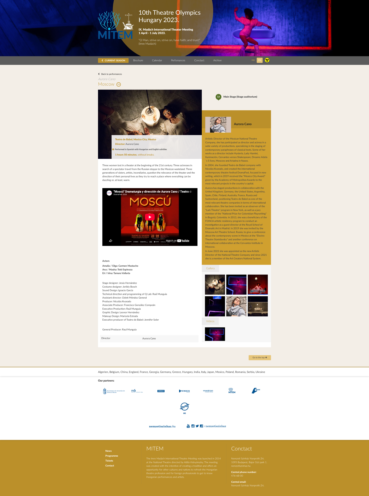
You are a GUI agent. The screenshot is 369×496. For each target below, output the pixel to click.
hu (253, 60)
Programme (111, 456)
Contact (109, 465)
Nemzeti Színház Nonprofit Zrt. (247, 485)
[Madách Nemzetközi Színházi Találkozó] (116, 38)
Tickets (109, 461)
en (259, 60)
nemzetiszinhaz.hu (241, 466)
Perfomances (178, 60)
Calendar (157, 60)
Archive (217, 60)
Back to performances (111, 74)
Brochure (138, 60)
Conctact (199, 60)
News (108, 451)
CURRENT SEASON (114, 60)
